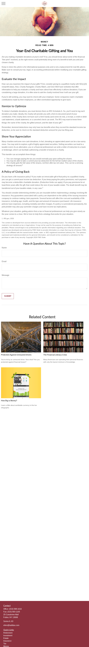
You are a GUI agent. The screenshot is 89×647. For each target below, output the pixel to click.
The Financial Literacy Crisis (55, 355)
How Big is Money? (9, 401)
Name (4, 248)
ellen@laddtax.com (11, 625)
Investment (7, 636)
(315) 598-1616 (15, 609)
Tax (4, 644)
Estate (6, 638)
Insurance (7, 641)
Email (4, 261)
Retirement (7, 633)
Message (5, 275)
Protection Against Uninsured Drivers (16, 355)
